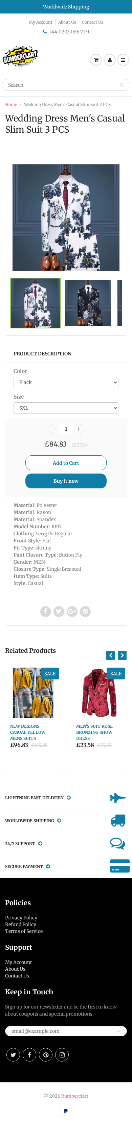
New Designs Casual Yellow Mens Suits (27, 732)
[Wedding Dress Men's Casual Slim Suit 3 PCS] (66, 217)
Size (19, 397)
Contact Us (92, 22)
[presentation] (110, 655)
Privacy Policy (21, 918)
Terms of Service (24, 931)
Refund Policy (20, 924)
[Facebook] (29, 1054)
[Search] (122, 85)
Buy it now (66, 481)
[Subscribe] (118, 1031)
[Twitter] (13, 1054)
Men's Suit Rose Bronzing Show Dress (94, 732)
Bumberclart (74, 1096)
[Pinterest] (45, 1054)
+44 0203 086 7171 (69, 32)
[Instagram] (62, 1054)
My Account (40, 22)
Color (20, 371)
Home (11, 104)
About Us (67, 22)
